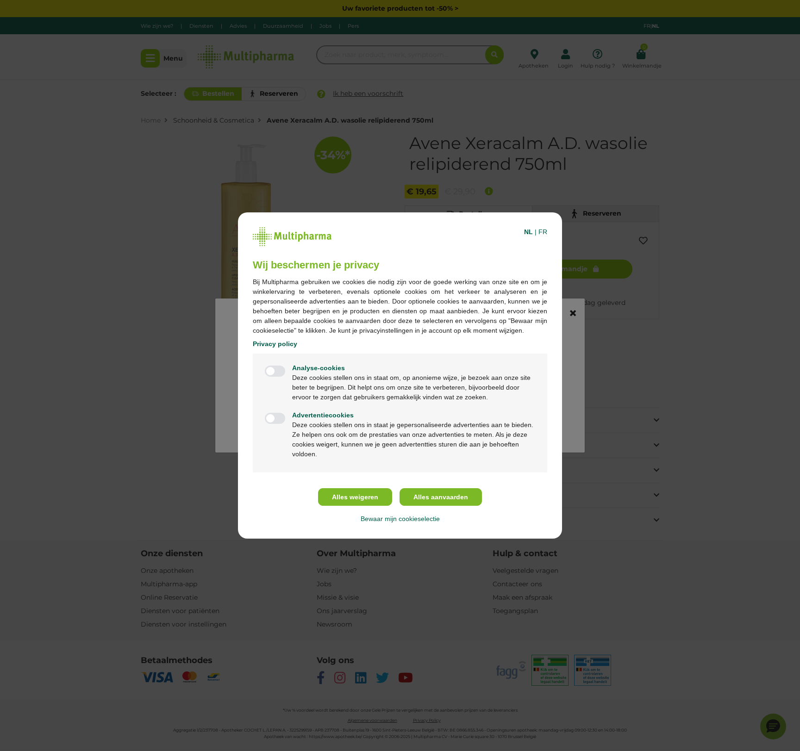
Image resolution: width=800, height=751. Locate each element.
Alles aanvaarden (440, 497)
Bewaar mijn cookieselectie (400, 518)
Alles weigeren (355, 497)
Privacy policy (275, 344)
